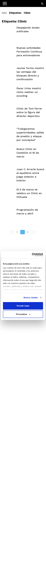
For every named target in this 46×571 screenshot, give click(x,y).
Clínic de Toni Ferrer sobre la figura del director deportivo (29, 112)
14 (28, 232)
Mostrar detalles (31, 297)
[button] (42, 3)
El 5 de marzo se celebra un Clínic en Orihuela (29, 193)
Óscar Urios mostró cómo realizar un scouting (28, 92)
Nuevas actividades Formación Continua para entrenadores (29, 51)
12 (17, 232)
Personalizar (21, 314)
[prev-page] (11, 232)
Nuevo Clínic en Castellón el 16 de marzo (27, 152)
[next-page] (33, 232)
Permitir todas (23, 306)
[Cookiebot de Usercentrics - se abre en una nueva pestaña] (32, 254)
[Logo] (18, 4)
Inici (4, 12)
